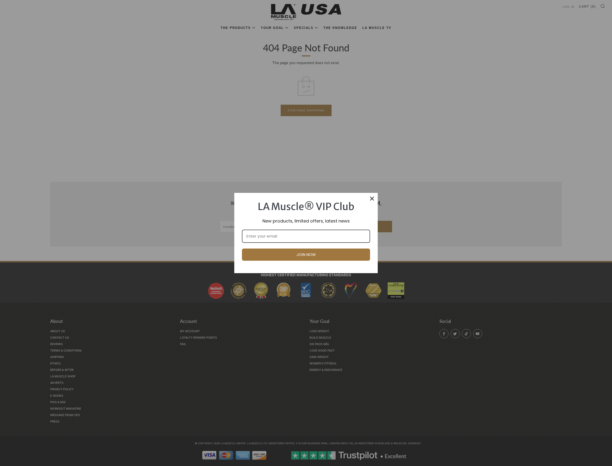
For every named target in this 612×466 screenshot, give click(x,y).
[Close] (372, 198)
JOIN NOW (306, 254)
